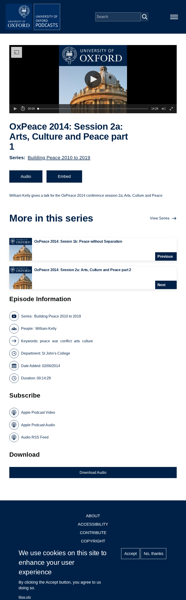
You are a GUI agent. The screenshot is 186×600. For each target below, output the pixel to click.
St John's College (56, 353)
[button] (93, 79)
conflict (66, 341)
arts (77, 341)
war (55, 341)
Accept (130, 553)
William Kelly (45, 328)
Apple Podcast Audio (38, 425)
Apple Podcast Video (38, 412)
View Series (159, 218)
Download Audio (93, 472)
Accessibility (93, 524)
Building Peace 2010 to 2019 (59, 157)
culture (87, 341)
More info (25, 597)
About (93, 516)
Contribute (93, 532)
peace (45, 341)
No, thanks (153, 553)
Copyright (93, 541)
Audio (26, 176)
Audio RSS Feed (35, 437)
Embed (64, 176)
